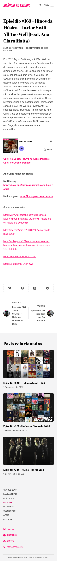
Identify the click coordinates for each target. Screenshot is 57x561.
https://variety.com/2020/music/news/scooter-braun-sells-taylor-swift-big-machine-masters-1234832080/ (26, 245)
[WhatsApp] (47, 288)
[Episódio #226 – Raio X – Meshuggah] (28, 451)
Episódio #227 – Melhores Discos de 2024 (26, 426)
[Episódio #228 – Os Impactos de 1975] (28, 364)
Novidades (8, 507)
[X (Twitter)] (35, 288)
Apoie (6, 515)
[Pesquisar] (40, 5)
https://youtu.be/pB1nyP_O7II (18, 264)
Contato (7, 519)
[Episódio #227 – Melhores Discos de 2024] (28, 407)
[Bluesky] (10, 288)
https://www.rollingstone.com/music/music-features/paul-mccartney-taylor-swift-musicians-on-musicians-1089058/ (27, 219)
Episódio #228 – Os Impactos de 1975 (24, 383)
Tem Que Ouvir (10, 490)
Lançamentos (10, 494)
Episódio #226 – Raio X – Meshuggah (23, 469)
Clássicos (8, 498)
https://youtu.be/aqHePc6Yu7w (19, 256)
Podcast (7, 50)
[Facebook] (22, 288)
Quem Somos (9, 511)
